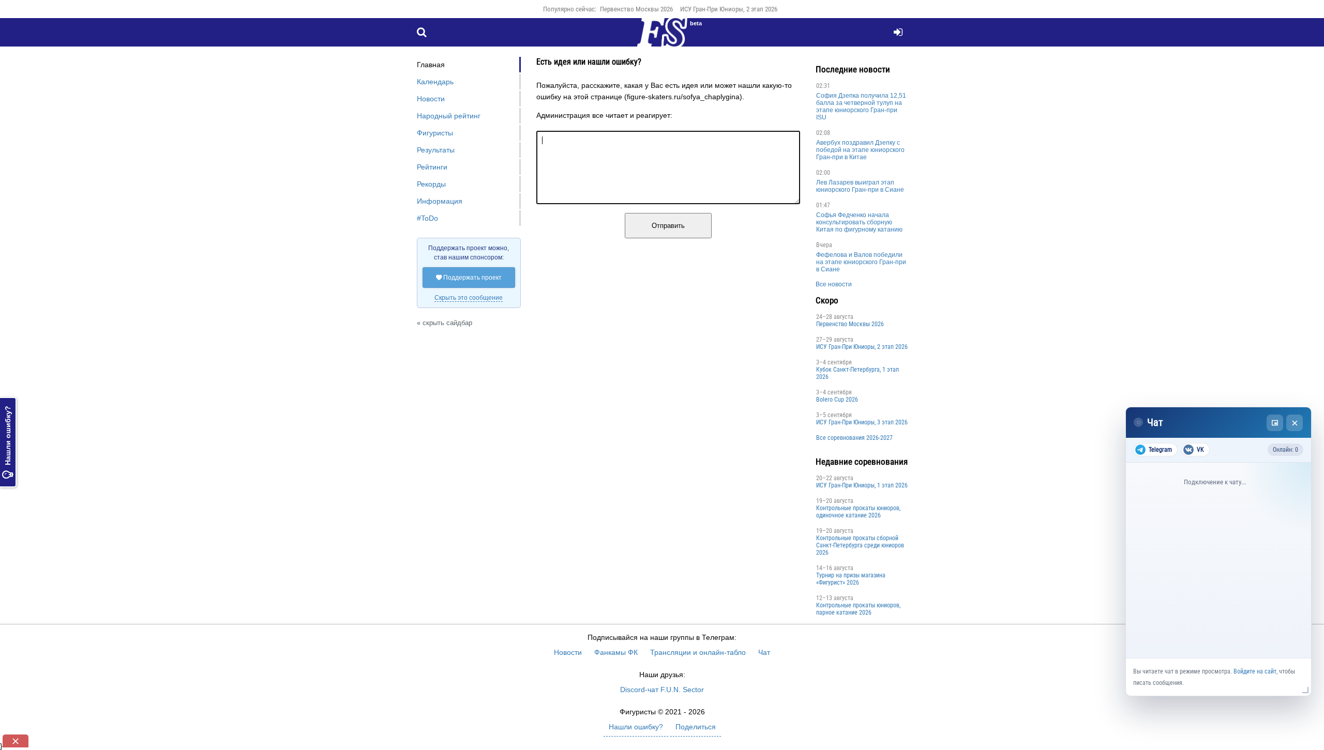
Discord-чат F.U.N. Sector (662, 689)
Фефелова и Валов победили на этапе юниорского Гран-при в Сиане (861, 262)
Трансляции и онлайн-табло (698, 652)
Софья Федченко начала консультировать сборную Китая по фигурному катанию (859, 222)
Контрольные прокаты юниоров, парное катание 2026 (858, 609)
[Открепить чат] (1275, 423)
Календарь (435, 82)
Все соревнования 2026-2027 (854, 437)
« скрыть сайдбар (444, 323)
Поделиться (695, 727)
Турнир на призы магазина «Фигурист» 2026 (850, 579)
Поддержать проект (469, 277)
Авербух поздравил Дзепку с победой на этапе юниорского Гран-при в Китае (860, 150)
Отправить (668, 225)
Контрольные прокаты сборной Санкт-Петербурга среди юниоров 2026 (860, 545)
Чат (764, 652)
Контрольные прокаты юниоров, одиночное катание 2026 (858, 511)
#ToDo (427, 218)
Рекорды (431, 184)
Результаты (436, 150)
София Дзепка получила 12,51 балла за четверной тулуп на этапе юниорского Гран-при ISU (861, 106)
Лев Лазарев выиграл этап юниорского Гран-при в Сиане (860, 186)
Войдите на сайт (1254, 671)
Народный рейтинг (448, 116)
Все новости (834, 284)
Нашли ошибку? (8, 442)
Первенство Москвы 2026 (636, 9)
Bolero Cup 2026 (837, 399)
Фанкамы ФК (616, 652)
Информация (439, 201)
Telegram (1160, 449)
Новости (431, 99)
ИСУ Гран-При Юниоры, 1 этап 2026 (862, 485)
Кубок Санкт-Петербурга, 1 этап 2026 (857, 373)
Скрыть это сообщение (468, 297)
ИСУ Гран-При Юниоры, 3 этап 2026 (862, 422)
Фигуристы (435, 133)
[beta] (662, 38)
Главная (431, 64)
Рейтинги (432, 167)
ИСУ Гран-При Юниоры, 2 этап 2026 (728, 9)
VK (1200, 449)
